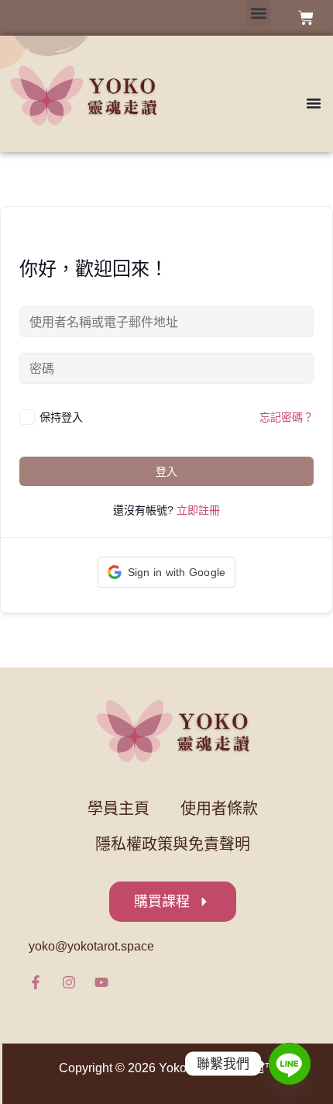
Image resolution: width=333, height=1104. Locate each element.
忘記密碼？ (286, 417)
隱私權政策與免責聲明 (172, 844)
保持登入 (61, 416)
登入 (166, 471)
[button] (258, 13)
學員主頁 (118, 808)
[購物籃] (306, 18)
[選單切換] (313, 95)
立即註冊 (198, 510)
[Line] (290, 1064)
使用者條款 (219, 808)
